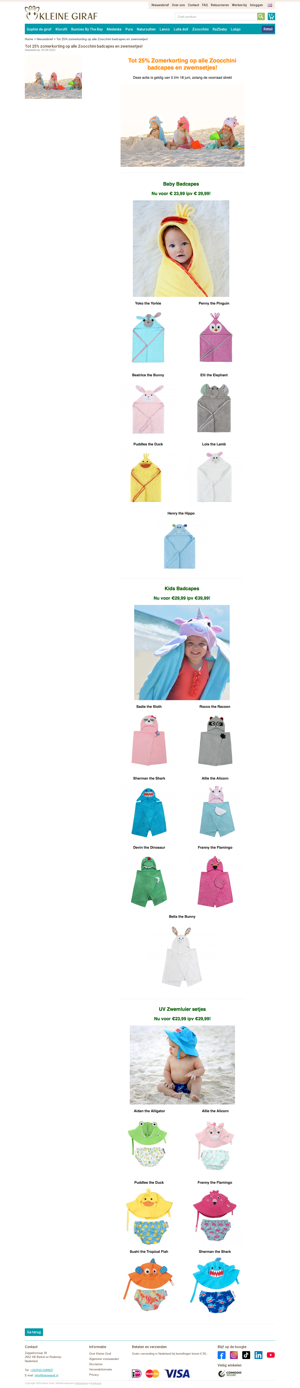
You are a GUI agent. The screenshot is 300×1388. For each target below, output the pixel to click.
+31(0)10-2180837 (41, 1370)
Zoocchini (200, 29)
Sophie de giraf (39, 29)
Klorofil (61, 29)
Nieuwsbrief (160, 5)
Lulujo (236, 29)
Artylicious (95, 1383)
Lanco (165, 29)
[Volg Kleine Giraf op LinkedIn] (256, 1354)
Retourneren (220, 5)
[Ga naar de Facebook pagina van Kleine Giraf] (222, 1354)
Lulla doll (181, 29)
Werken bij (239, 5)
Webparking (81, 1383)
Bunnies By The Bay (87, 29)
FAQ (205, 5)
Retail (268, 29)
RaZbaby (220, 29)
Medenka (114, 29)
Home (29, 39)
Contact (193, 5)
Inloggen (256, 5)
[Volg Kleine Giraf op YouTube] (268, 1354)
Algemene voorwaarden (104, 1359)
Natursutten (146, 29)
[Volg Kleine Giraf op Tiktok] (244, 1354)
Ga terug (34, 1332)
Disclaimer (96, 1364)
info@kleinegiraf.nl (46, 1375)
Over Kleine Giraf (100, 1353)
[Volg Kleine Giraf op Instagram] (232, 1354)
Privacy (94, 1374)
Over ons (178, 5)
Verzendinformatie (100, 1369)
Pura (129, 29)
